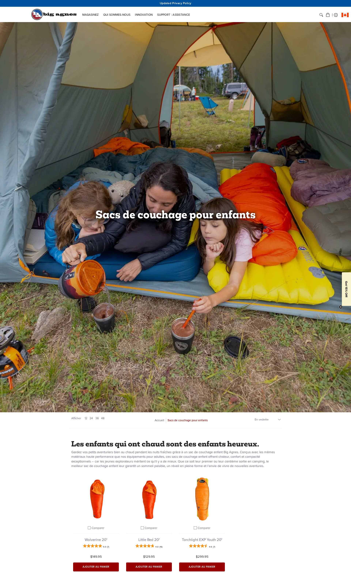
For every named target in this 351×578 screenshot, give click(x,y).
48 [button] (102, 418)
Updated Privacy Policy (175, 3)
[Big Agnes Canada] (54, 14)
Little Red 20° (149, 539)
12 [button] (86, 418)
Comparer (98, 528)
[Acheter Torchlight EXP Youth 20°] (202, 499)
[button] (327, 15)
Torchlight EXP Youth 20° (202, 539)
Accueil (159, 420)
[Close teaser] (341, 307)
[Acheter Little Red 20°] (149, 499)
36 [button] (97, 418)
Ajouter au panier (96, 567)
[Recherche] (321, 15)
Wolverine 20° (96, 539)
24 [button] (91, 418)
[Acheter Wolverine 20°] (96, 499)
